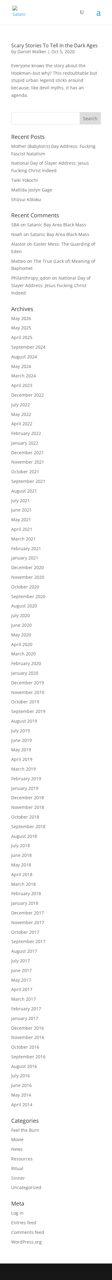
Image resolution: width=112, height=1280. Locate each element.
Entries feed (23, 1223)
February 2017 (26, 1009)
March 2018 (23, 884)
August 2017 (24, 951)
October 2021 (25, 472)
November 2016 (27, 1037)
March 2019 (23, 769)
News (17, 1149)
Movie (17, 1139)
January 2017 (24, 1018)
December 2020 (27, 567)
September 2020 (28, 596)
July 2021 (20, 500)
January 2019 (24, 788)
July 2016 (20, 1076)
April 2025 (21, 337)
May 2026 (21, 318)
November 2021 (27, 462)
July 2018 (20, 845)
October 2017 (25, 932)
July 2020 (20, 615)
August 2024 (24, 357)
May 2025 (21, 328)
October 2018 (25, 817)
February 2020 (26, 663)
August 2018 (24, 836)
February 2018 (26, 893)
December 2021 (27, 453)
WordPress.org (26, 1242)
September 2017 (28, 941)
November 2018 (27, 807)
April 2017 (21, 989)
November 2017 (27, 922)
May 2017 (21, 980)
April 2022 (21, 424)
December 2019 (27, 683)
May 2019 (21, 750)
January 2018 (24, 903)
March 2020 (23, 654)
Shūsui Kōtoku (26, 199)
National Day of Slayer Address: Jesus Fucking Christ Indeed (51, 285)
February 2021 (26, 548)
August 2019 (24, 721)
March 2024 (23, 376)
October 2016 (25, 1047)
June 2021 (21, 510)
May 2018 (21, 865)
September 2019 (28, 711)
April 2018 (21, 874)
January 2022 (24, 443)
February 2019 (26, 779)
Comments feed (27, 1232)
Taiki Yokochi (24, 180)
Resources (22, 1159)
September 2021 (28, 481)
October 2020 (25, 587)
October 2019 (25, 702)
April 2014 (21, 1105)
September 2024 (28, 347)
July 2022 (20, 405)
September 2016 (28, 1057)
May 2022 (21, 414)
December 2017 (27, 913)
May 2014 (21, 1095)
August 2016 (24, 1066)
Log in (17, 1213)
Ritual (17, 1168)
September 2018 (28, 826)
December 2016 (27, 1028)
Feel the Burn (25, 1130)
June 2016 (21, 1085)
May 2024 (21, 366)
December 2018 (27, 798)
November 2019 (27, 692)
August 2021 (24, 491)
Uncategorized (26, 1187)
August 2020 (24, 606)
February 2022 (26, 433)
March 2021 (23, 539)
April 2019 (21, 759)
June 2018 (21, 855)
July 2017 (20, 961)
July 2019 (20, 731)
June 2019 (21, 740)
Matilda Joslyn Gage (31, 190)
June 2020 (21, 625)
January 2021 (24, 558)
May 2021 (21, 519)
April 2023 (21, 385)
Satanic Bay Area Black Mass (56, 225)
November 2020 (27, 577)
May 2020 (21, 635)
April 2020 (21, 644)
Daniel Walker (31, 51)
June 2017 (21, 970)
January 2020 (24, 673)
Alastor (18, 244)
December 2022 (27, 395)
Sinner (18, 1178)
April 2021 (21, 529)
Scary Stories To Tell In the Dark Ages (54, 45)
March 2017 (23, 999)
